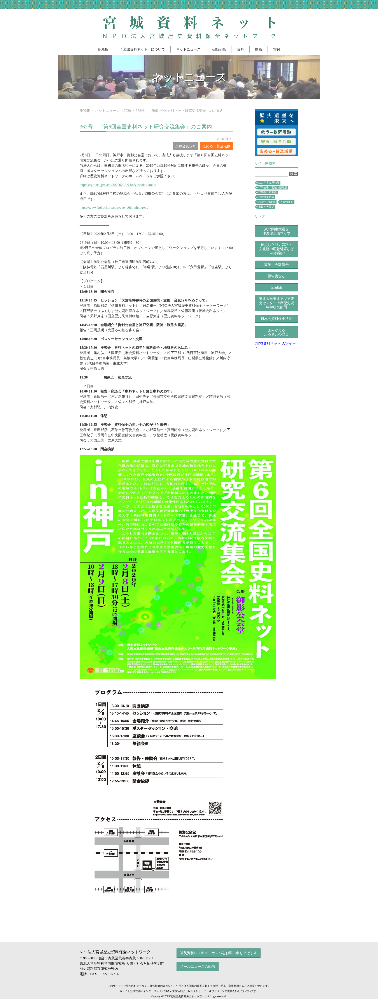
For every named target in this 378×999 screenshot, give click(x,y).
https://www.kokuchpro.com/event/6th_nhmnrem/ (114, 207)
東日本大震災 (266, 206)
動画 (258, 49)
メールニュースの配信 (197, 966)
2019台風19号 (266, 197)
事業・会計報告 (276, 264)
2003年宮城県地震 (268, 182)
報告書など (276, 276)
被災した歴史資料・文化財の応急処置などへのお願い (276, 249)
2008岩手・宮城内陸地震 (272, 187)
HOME (103, 49)
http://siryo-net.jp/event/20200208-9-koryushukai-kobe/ (118, 185)
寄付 (276, 49)
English (276, 287)
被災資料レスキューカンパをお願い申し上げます (218, 953)
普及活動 (276, 151)
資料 (240, 49)
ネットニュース (188, 49)
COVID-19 (287, 201)
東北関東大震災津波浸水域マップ (276, 231)
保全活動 (276, 141)
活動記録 (219, 49)
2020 (127, 110)
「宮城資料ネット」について (142, 49)
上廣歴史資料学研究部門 (276, 303)
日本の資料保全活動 (276, 319)
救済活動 (276, 132)
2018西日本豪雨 (267, 192)
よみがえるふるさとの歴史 (276, 332)
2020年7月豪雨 (266, 201)
